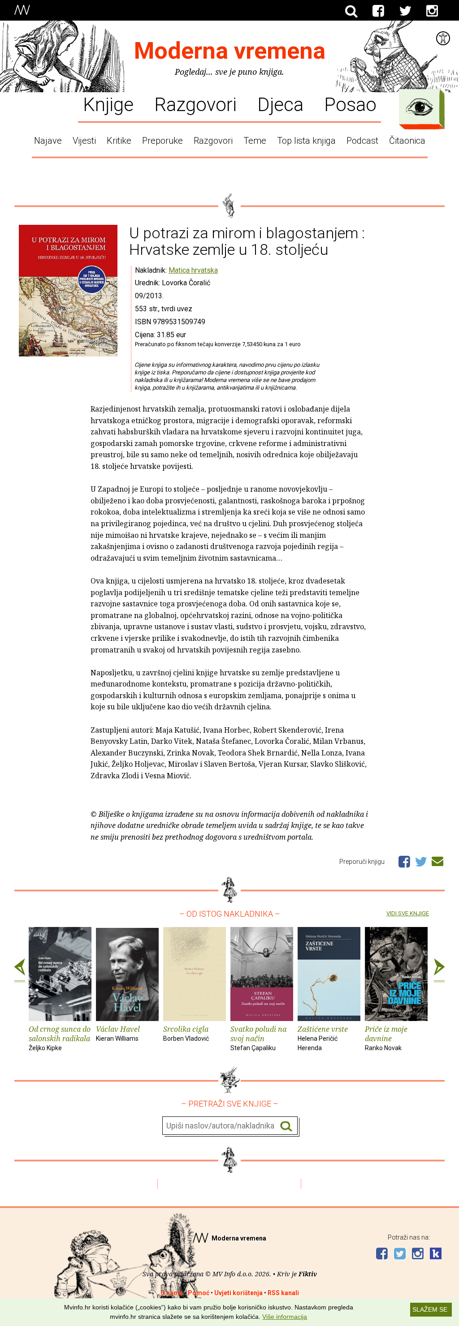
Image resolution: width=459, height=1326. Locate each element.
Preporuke (162, 140)
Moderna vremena (229, 50)
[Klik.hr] (436, 1254)
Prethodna (19, 970)
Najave (48, 140)
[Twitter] (405, 11)
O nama (171, 1292)
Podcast (362, 140)
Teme (254, 140)
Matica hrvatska (193, 270)
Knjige (108, 104)
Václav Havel (118, 1033)
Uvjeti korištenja (238, 1292)
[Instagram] (432, 11)
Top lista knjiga (306, 140)
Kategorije (419, 107)
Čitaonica (407, 140)
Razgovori (195, 104)
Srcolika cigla (186, 1033)
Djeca (280, 104)
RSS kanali (283, 1292)
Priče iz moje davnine (386, 1037)
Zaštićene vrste (323, 1037)
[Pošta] (437, 860)
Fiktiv (308, 1274)
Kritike (119, 140)
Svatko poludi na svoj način (258, 1037)
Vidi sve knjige (407, 913)
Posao (350, 104)
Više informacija (284, 1316)
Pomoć (198, 1292)
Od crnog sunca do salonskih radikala (60, 1037)
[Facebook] (378, 11)
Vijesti (84, 140)
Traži (286, 1126)
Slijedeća (439, 970)
